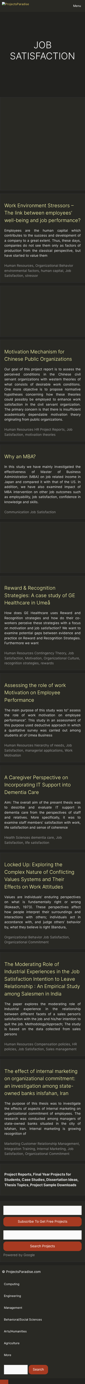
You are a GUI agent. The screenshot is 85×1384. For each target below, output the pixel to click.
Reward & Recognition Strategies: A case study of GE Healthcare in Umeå (39, 595)
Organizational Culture (61, 658)
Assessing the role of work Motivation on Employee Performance (35, 692)
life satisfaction (37, 843)
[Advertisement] (42, 143)
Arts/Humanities (15, 1331)
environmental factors (21, 271)
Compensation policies (52, 1044)
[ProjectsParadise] (16, 6)
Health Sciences (17, 837)
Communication (16, 512)
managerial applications (44, 750)
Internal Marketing (51, 1149)
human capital (52, 271)
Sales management (61, 1049)
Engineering (12, 1296)
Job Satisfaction (43, 512)
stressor (31, 276)
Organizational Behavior (54, 266)
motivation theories (40, 435)
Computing (11, 1284)
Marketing (12, 1144)
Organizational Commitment (26, 942)
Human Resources (18, 266)
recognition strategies (21, 663)
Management (13, 1308)
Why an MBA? (20, 456)
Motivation (33, 658)
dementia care (42, 837)
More (7, 1355)
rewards (47, 663)
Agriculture (12, 1343)
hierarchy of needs (49, 745)
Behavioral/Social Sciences (23, 1319)
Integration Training (19, 1149)
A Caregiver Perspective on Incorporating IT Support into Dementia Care (37, 784)
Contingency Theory (50, 653)
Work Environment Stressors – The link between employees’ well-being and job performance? (42, 213)
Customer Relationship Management (50, 1144)
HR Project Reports (49, 429)
